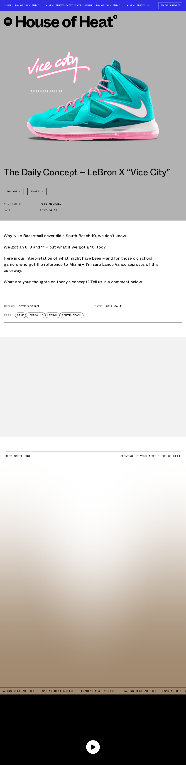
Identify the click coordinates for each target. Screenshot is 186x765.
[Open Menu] (8, 21)
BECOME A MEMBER (170, 5)
